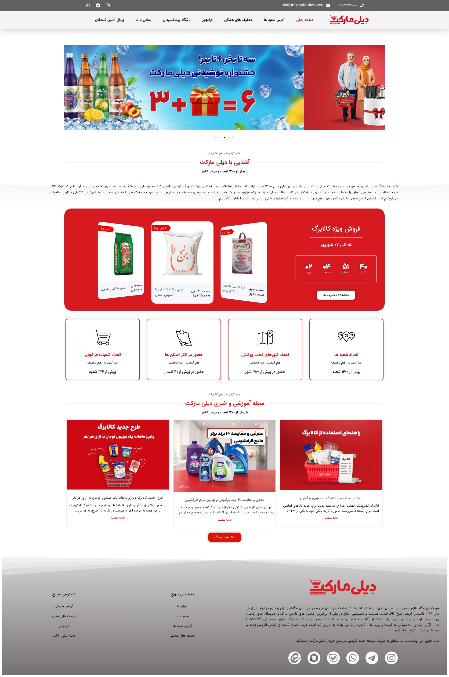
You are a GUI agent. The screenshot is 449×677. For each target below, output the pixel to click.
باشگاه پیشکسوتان (177, 20)
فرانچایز (207, 20)
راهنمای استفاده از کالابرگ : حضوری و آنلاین (331, 499)
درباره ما (182, 607)
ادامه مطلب (331, 519)
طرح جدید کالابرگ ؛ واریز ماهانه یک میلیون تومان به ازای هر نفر (117, 499)
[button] (233, 137)
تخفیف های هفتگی (238, 20)
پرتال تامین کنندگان (109, 20)
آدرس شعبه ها (274, 20)
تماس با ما (143, 20)
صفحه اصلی (304, 20)
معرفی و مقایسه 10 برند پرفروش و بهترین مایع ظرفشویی (225, 501)
